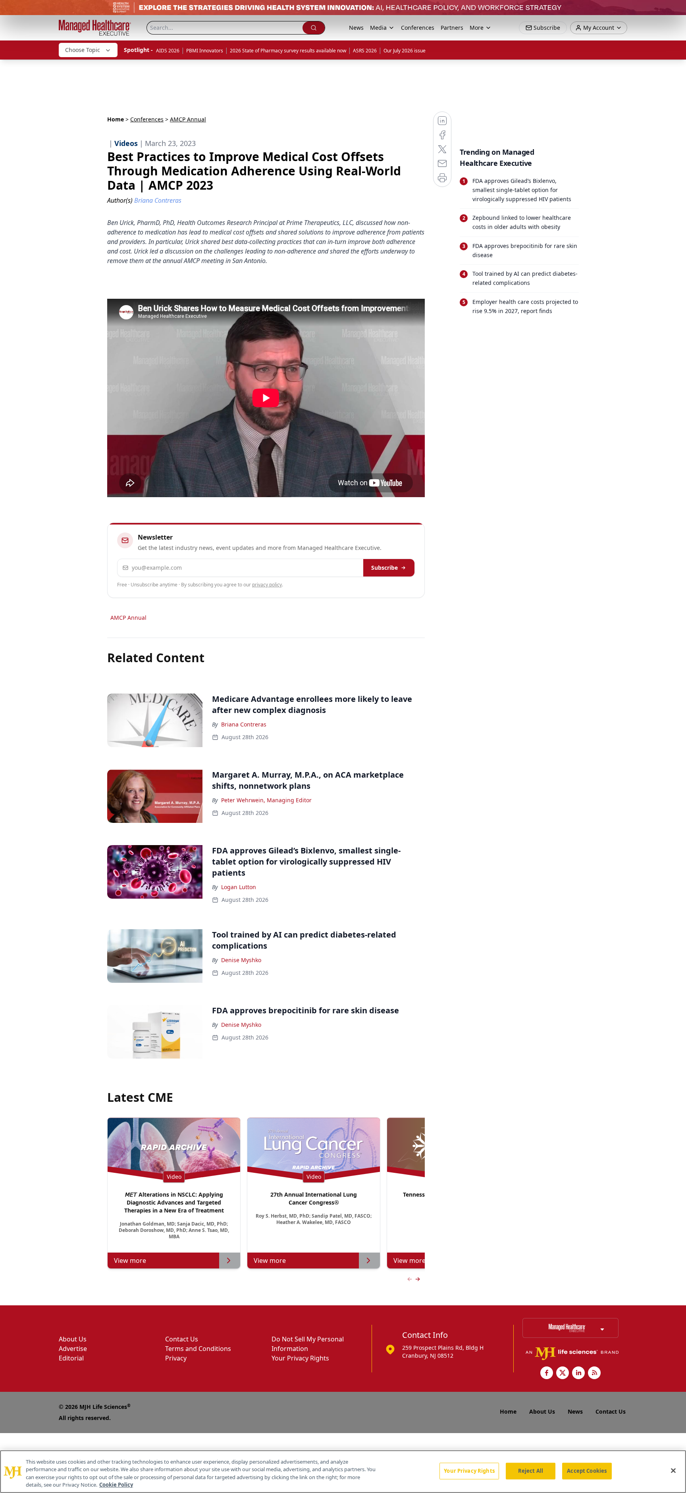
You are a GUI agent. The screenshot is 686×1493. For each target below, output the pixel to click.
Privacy (176, 1358)
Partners (452, 27)
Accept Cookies (587, 1470)
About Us (73, 1339)
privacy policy (267, 584)
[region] (343, 1471)
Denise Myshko (241, 960)
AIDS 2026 (167, 50)
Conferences (417, 27)
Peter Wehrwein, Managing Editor (266, 800)
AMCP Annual (128, 617)
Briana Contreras (243, 724)
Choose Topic (82, 50)
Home (115, 119)
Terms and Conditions (198, 1348)
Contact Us (181, 1339)
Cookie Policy (116, 1484)
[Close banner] (675, 10)
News (356, 27)
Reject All (530, 1470)
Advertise (73, 1348)
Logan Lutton (238, 887)
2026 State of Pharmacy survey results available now (288, 50)
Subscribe (384, 567)
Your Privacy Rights (300, 1358)
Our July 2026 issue (404, 50)
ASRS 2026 (365, 50)
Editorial (71, 1358)
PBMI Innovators (204, 50)
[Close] (673, 1470)
